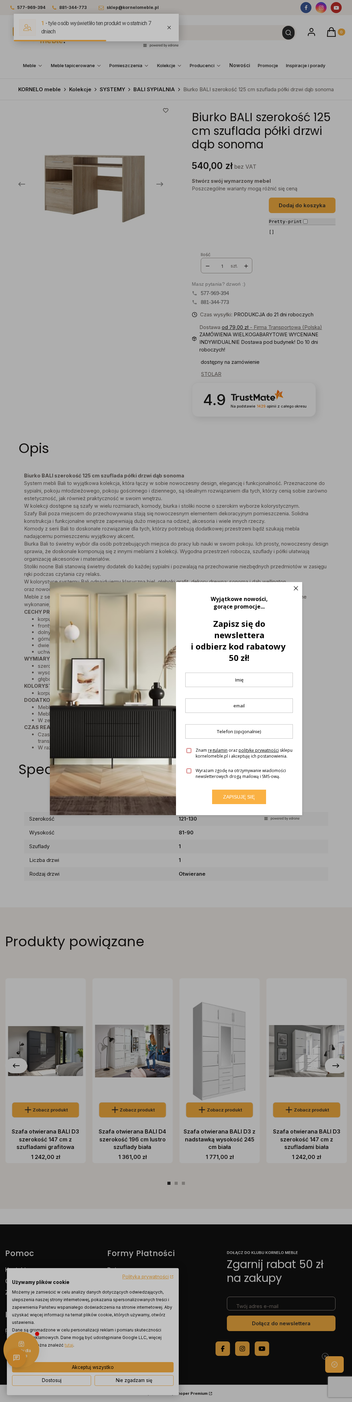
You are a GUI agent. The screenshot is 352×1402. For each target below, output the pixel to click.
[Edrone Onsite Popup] (176, 701)
